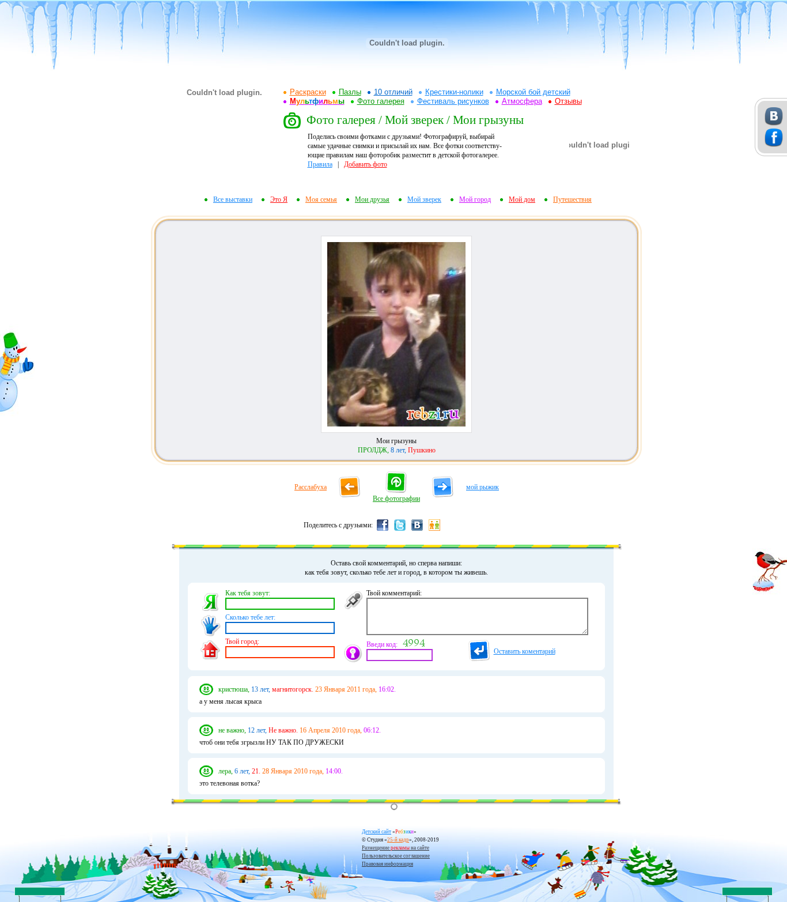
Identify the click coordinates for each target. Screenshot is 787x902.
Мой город (475, 199)
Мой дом (522, 199)
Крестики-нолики (454, 92)
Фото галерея (380, 101)
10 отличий (393, 92)
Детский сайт (376, 832)
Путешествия (572, 199)
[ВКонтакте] (417, 530)
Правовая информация (387, 864)
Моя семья (321, 199)
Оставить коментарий (524, 651)
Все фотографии (396, 499)
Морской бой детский (533, 92)
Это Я (278, 199)
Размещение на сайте (395, 848)
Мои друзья (372, 199)
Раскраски (308, 92)
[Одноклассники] (434, 530)
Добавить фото (365, 164)
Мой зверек (424, 199)
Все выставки (232, 199)
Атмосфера (522, 101)
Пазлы (350, 92)
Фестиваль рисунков (453, 101)
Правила (320, 164)
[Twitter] (399, 530)
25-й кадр (398, 840)
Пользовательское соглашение (396, 856)
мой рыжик (482, 487)
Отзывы (568, 101)
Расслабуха (310, 487)
